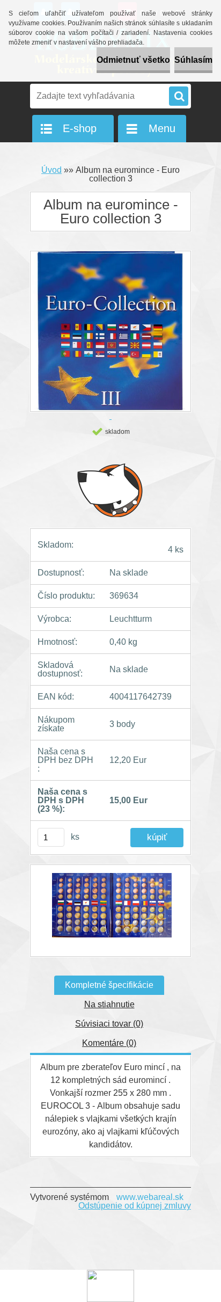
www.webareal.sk (149, 1197)
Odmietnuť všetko (133, 59)
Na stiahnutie (109, 1004)
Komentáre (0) (109, 1043)
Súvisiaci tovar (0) (109, 1023)
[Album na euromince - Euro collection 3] (110, 910)
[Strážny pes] (110, 489)
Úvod (51, 169)
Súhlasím (193, 59)
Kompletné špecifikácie (109, 985)
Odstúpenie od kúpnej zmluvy (134, 1205)
